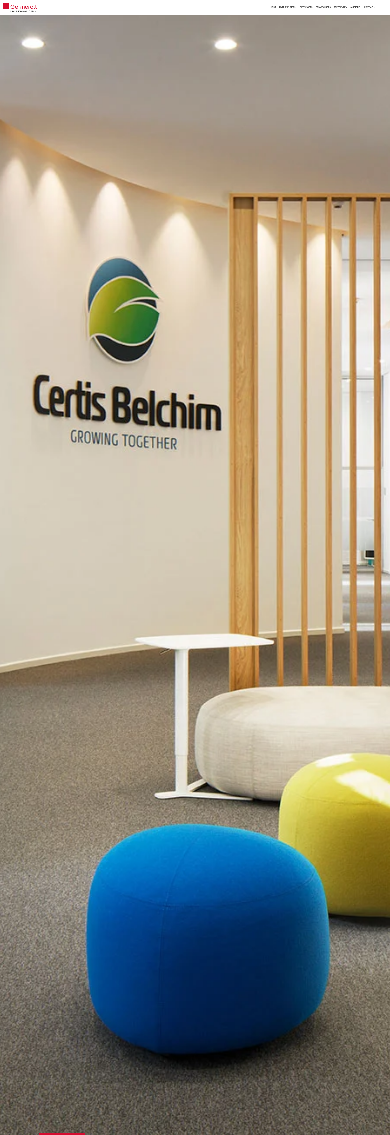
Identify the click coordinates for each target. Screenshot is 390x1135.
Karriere (355, 7)
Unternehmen (286, 7)
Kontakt (368, 7)
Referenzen (340, 7)
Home (274, 7)
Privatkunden (323, 7)
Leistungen (305, 7)
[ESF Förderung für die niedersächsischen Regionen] (382, 7)
